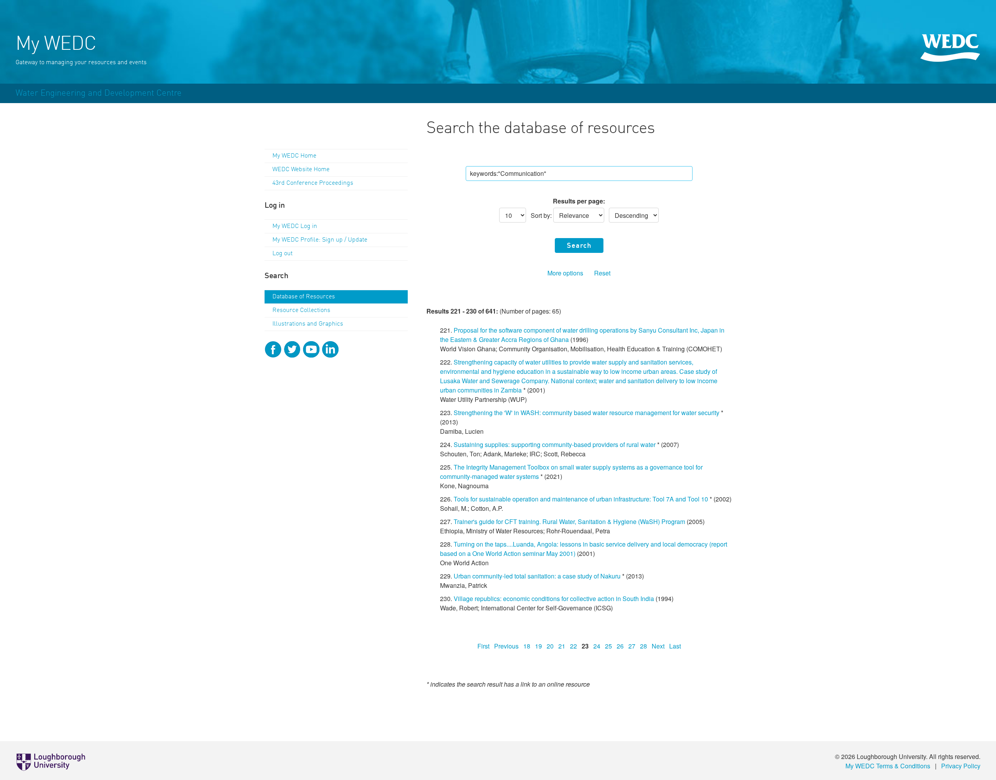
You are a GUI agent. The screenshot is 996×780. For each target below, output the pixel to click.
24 (596, 646)
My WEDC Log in (294, 226)
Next (658, 646)
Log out (282, 254)
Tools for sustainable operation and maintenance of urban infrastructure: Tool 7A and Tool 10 (581, 498)
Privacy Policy (960, 765)
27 (631, 646)
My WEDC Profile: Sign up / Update (319, 240)
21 (561, 646)
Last (675, 646)
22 (573, 646)
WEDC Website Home (301, 170)
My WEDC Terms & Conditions (887, 765)
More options (565, 272)
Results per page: (579, 200)
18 (526, 646)
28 (643, 646)
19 (538, 646)
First (483, 646)
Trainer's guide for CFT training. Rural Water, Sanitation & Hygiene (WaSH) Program (569, 521)
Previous (506, 646)
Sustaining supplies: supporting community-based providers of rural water (555, 444)
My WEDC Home (294, 156)
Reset (602, 272)
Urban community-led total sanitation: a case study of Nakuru (537, 575)
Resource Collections (301, 310)
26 (620, 646)
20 (550, 646)
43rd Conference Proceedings (312, 183)
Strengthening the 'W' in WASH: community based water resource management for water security (586, 412)
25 (608, 646)
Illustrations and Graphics (307, 324)
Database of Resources (303, 297)
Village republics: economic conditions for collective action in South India (554, 598)
